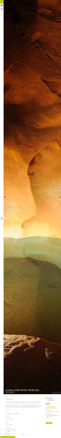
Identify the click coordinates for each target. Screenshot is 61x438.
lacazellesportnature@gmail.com (52, 415)
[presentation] (5, 197)
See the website (50, 416)
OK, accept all (12, 436)
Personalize (7, 436)
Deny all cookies (3, 436)
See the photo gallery (10, 392)
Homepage (7, 395)
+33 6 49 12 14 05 (50, 413)
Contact (49, 423)
